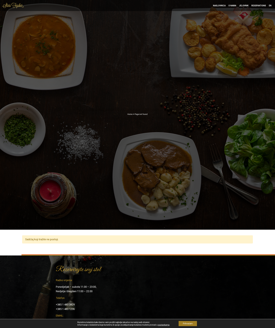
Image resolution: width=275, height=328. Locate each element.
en (270, 5)
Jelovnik (244, 5)
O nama (232, 5)
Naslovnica (219, 5)
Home (129, 114)
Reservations (258, 5)
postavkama (163, 325)
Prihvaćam (188, 323)
